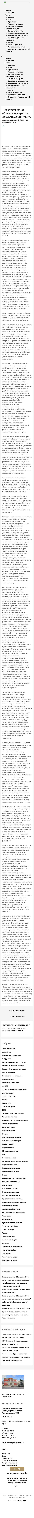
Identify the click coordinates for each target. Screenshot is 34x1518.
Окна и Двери (7, 1185)
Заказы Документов (9, 1117)
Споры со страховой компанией (13, 1212)
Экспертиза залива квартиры (12, 1247)
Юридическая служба (15, 31)
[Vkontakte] (15, 1486)
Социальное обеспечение (11, 1209)
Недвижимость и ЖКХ (10, 1165)
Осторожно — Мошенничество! (19, 49)
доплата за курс (8, 1093)
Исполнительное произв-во (12, 1137)
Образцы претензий (15, 45)
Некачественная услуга (10, 1171)
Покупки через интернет (11, 1192)
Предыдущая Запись (17, 1011)
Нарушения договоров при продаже (15, 1161)
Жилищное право (8, 1107)
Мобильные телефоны (10, 1151)
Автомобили (6, 1052)
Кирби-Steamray (8, 1148)
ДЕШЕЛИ (5, 1086)
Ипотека (5, 1134)
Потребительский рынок (11, 1195)
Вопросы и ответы (8, 1072)
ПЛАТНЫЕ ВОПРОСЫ (10, 1189)
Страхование (6, 1216)
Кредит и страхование (15, 26)
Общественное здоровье (11, 1182)
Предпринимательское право (12, 1199)
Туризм (4, 1233)
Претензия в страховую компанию (14, 1202)
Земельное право (8, 1127)
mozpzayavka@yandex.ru (15, 1443)
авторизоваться (17, 1030)
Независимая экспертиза (11, 1168)
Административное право (11, 1055)
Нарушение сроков (9, 1158)
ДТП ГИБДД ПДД (8, 1096)
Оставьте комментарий (10, 120)
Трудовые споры (8, 1230)
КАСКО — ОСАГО (8, 1144)
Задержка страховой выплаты (13, 1113)
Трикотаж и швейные (10, 1226)
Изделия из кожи (8, 1130)
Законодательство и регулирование (15, 1120)
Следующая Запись (17, 1016)
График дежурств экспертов (18, 35)
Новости (11, 13)
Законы (10, 42)
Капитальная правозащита (11, 1141)
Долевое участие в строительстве (14, 1089)
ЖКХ (4, 1110)
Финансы (5, 1243)
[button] (17, 56)
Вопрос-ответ (10, 40)
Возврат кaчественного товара (13, 1066)
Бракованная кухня (20, 1354)
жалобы (5, 1100)
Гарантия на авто (8, 1079)
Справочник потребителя (16, 47)
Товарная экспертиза (15, 24)
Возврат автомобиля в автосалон (14, 1062)
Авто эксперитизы (8, 1048)
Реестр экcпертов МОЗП (16, 38)
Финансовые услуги (9, 1240)
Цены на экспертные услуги (18, 33)
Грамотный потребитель (10, 1083)
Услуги (7, 15)
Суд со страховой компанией (12, 1223)
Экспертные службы (12, 29)
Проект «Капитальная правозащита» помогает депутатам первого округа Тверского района (15, 1315)
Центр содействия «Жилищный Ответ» (16, 1308)
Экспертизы (6, 1253)
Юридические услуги (9, 1260)
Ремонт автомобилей (10, 1206)
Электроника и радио (9, 1257)
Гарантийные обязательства (12, 1076)
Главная (8, 10)
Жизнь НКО (6, 1103)
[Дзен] (18, 1486)
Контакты (8, 51)
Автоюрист (12, 17)
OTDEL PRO (22, 1501)
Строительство (13, 22)
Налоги (4, 1154)
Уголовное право (8, 1236)
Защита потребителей (10, 1124)
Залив (10, 19)
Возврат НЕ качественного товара (14, 1069)
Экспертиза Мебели (9, 1250)
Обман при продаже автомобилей (14, 1178)
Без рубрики (6, 1059)
